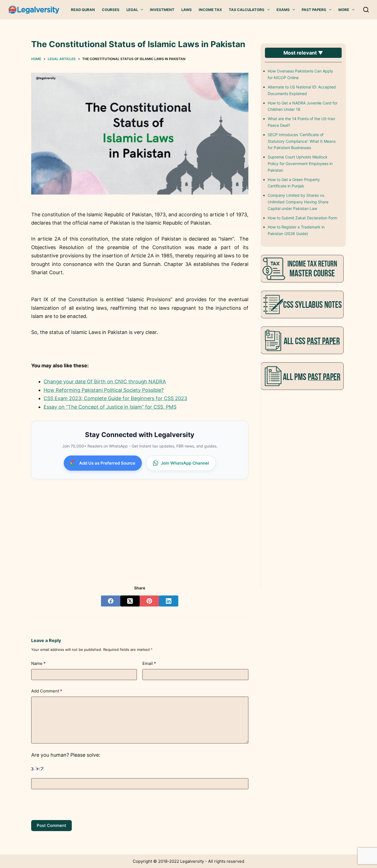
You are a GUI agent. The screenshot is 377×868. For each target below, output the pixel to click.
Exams (283, 9)
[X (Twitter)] (130, 600)
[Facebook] (110, 600)
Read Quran (83, 9)
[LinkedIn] (168, 600)
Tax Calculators (246, 9)
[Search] (366, 9)
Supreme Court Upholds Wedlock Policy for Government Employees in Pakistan (300, 163)
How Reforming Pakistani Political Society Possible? (104, 390)
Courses (111, 9)
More (343, 9)
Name (38, 663)
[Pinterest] (149, 600)
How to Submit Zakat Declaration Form (302, 217)
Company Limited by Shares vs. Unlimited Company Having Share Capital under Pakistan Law (298, 202)
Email (149, 663)
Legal (132, 9)
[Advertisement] (139, 527)
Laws (186, 9)
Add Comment (46, 691)
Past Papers (314, 9)
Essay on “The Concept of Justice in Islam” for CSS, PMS (110, 407)
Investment (162, 9)
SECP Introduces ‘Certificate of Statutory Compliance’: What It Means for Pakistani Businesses (302, 141)
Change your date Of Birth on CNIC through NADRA (105, 381)
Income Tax (210, 9)
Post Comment (51, 825)
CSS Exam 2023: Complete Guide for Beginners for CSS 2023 (115, 398)
